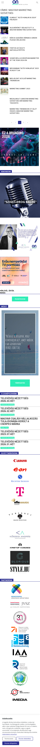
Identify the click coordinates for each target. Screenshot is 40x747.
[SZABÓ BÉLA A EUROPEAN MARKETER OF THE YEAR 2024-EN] (4, 61)
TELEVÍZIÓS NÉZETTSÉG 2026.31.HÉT (14, 443)
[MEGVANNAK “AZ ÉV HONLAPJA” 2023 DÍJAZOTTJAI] (4, 71)
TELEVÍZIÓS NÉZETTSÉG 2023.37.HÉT (14, 433)
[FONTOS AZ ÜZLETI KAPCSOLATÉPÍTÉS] (4, 51)
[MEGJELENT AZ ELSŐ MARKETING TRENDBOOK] (4, 81)
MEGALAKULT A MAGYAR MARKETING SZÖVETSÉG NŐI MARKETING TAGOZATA (24, 101)
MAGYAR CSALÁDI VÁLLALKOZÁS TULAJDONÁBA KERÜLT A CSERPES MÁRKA (19, 421)
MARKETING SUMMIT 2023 (20, 89)
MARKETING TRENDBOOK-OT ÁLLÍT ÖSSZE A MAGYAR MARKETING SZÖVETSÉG (23, 111)
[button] (37, 2)
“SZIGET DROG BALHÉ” (21, 202)
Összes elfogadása (10, 743)
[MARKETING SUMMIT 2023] (4, 91)
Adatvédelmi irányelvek (9, 734)
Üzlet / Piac (4, 427)
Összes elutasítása (25, 738)
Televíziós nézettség (7, 404)
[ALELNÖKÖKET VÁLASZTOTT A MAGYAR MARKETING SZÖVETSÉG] (4, 30)
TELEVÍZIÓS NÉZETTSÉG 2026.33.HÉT (14, 399)
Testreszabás (8, 738)
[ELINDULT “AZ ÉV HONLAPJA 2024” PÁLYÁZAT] (4, 20)
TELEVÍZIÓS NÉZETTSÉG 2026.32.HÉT (14, 410)
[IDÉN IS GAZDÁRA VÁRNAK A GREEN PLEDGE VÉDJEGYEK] (4, 40)
